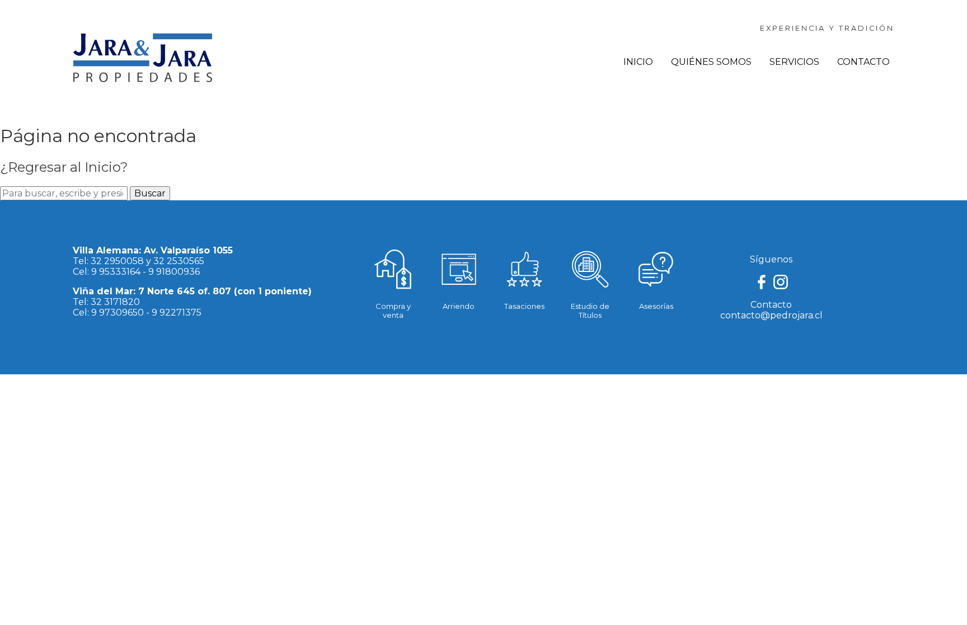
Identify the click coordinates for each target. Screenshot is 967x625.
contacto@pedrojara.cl (771, 315)
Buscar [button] (150, 193)
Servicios (794, 62)
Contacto (863, 62)
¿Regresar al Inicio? (64, 167)
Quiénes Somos (711, 62)
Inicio (638, 62)
